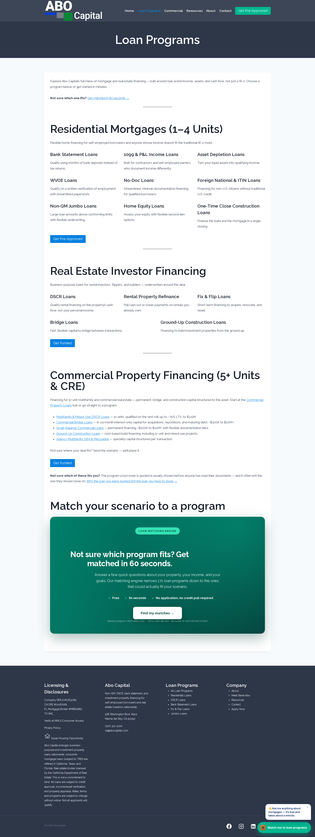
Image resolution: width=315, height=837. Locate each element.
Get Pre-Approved (252, 11)
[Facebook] (229, 826)
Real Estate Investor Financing (128, 271)
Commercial (173, 11)
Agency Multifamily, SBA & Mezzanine (82, 439)
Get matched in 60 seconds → (108, 98)
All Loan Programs (182, 690)
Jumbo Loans (179, 713)
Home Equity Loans (144, 206)
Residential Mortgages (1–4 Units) (136, 129)
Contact (225, 11)
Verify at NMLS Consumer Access (64, 720)
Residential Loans (181, 695)
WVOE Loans (63, 180)
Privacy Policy (52, 727)
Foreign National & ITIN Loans (228, 180)
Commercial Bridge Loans (74, 422)
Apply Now (238, 709)
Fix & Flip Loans (213, 296)
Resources (194, 11)
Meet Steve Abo (241, 695)
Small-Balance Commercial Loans (80, 428)
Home (129, 11)
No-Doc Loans (139, 180)
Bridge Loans (64, 322)
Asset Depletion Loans (220, 154)
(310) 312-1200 (113, 726)
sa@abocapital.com (116, 730)
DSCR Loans (62, 296)
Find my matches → (157, 613)
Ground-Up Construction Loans (193, 322)
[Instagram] (241, 826)
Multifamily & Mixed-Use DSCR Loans (83, 417)
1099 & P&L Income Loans (151, 154)
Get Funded (62, 343)
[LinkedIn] (253, 826)
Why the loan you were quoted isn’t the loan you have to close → (131, 481)
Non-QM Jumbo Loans (73, 206)
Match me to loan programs (284, 827)
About (210, 11)
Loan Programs (149, 11)
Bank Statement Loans (74, 154)
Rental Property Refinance (151, 296)
